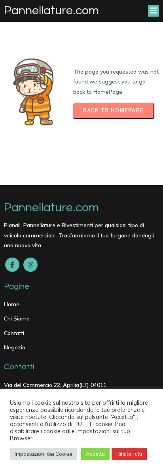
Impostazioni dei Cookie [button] (43, 454)
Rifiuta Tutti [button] (129, 454)
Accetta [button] (95, 454)
